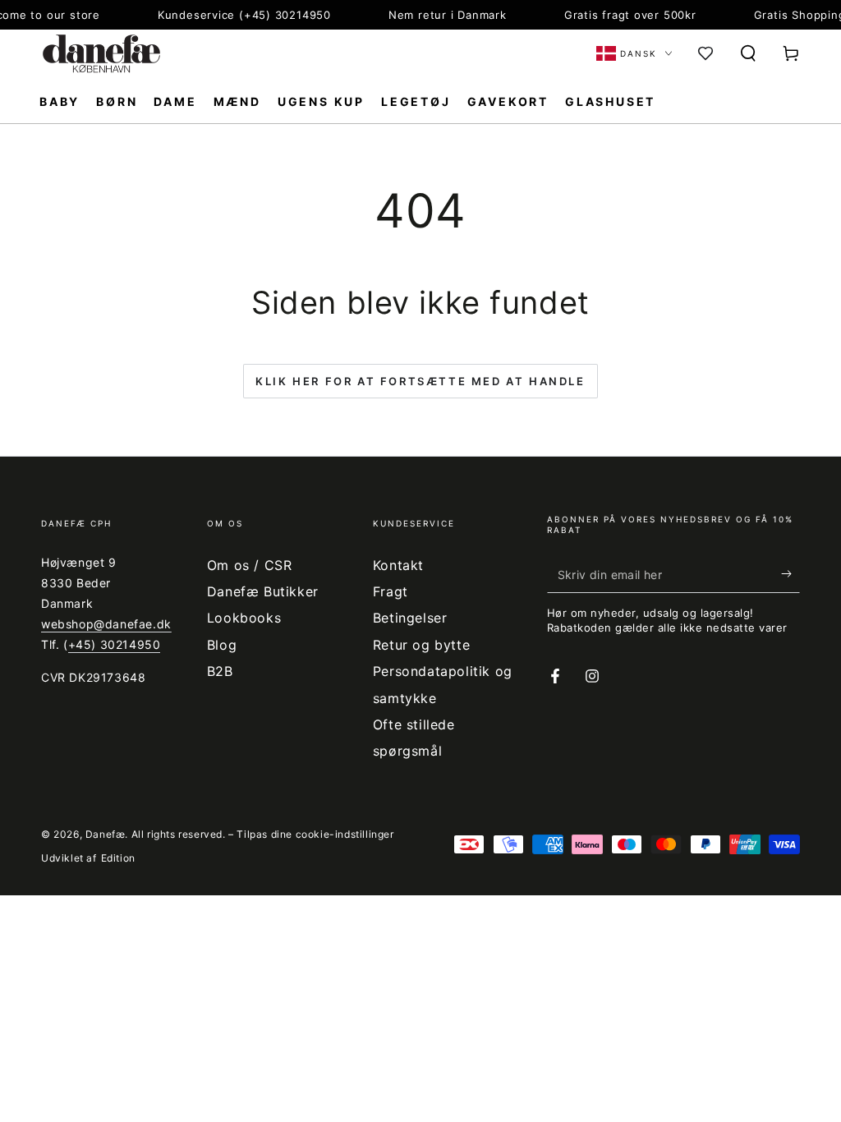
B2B (220, 671)
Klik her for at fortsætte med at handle (420, 381)
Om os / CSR (249, 565)
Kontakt (398, 565)
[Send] (790, 574)
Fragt (390, 591)
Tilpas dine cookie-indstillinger (315, 834)
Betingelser (410, 617)
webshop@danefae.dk (106, 624)
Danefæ (105, 834)
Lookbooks (244, 617)
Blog (222, 645)
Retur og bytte (421, 645)
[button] (748, 53)
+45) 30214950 (114, 644)
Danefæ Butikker (263, 591)
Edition (118, 858)
